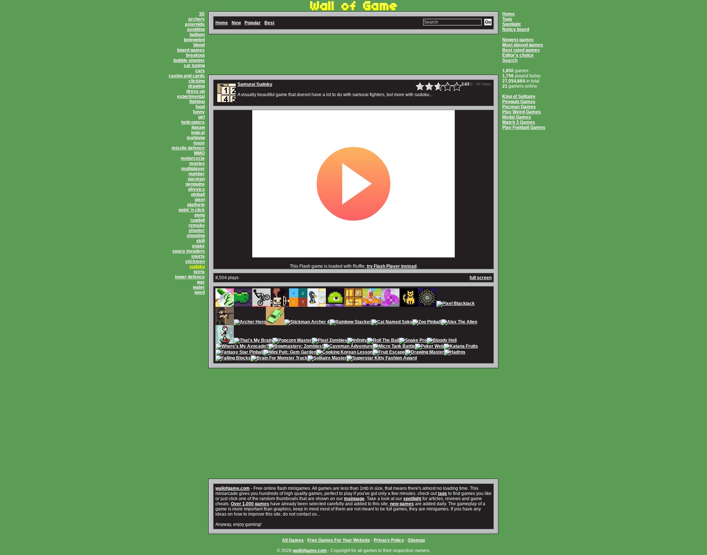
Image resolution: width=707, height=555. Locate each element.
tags (442, 493)
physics (196, 189)
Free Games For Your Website (338, 540)
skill (200, 240)
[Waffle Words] (353, 304)
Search (509, 60)
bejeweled (194, 39)
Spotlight (511, 24)
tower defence (190, 277)
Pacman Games (519, 106)
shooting (196, 235)
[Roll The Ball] (383, 341)
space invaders (188, 251)
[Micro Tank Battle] (394, 346)
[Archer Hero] (250, 322)
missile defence (188, 148)
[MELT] (280, 304)
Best (269, 22)
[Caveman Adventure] (348, 346)
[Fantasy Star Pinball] (239, 352)
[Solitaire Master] (327, 358)
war (201, 282)
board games (191, 50)
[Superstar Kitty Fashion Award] (382, 358)
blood (199, 45)
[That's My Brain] (253, 341)
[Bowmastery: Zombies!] (295, 346)
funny (199, 112)
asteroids (195, 24)
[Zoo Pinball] (426, 322)
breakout (195, 55)
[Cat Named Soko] (391, 322)
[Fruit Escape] (389, 352)
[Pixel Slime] (335, 304)
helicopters (193, 122)
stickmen (195, 261)
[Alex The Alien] (459, 322)
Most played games (522, 45)
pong (199, 215)
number (197, 173)
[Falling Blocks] (233, 358)
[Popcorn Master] (292, 341)
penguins (195, 184)
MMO (199, 153)
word (199, 292)
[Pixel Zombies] (329, 341)
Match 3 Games (518, 122)
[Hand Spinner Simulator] (390, 304)
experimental (191, 96)
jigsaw (198, 127)
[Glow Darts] (427, 304)
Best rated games (521, 50)
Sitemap (416, 540)
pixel (200, 199)
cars (200, 70)
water (199, 287)
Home (508, 14)
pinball (198, 194)
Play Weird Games (521, 112)
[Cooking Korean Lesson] (344, 352)
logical (198, 132)
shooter (197, 230)
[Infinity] (357, 341)
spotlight (412, 498)
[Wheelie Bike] (261, 304)
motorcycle (193, 158)
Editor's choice (518, 55)
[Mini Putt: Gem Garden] (289, 352)
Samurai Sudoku (255, 84)
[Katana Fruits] (461, 346)
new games (402, 503)
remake (197, 225)
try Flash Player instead (391, 266)
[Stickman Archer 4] (307, 322)
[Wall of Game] (353, 8)
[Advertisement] (353, 54)
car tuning (194, 65)
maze (199, 142)
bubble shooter (189, 60)
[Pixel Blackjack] (455, 304)
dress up (195, 91)
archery (196, 19)
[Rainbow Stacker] (350, 322)
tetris (199, 271)
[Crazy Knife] (224, 304)
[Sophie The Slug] (243, 304)
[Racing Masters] (372, 304)
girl (201, 117)
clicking (197, 81)
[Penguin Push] (316, 304)
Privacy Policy (389, 540)
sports (198, 256)
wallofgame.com (232, 488)
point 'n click (192, 209)
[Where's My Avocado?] (241, 346)
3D (202, 14)
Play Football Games (523, 127)
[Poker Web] (429, 346)
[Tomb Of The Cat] (409, 304)
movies (197, 163)
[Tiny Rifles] (224, 322)
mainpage (354, 498)
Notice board (515, 29)
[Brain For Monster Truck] (279, 358)
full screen (480, 277)
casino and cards (187, 75)
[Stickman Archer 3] (224, 341)
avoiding (196, 29)
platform (196, 204)
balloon (197, 34)
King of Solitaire (518, 96)
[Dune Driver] (275, 322)
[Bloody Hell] (442, 341)
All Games (293, 540)
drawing (196, 86)
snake (198, 246)
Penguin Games (518, 101)
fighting (197, 101)
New (236, 22)
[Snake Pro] (413, 341)
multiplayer (193, 168)
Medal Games (516, 117)
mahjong (196, 137)
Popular (253, 22)
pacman (196, 179)
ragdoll (197, 220)
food (200, 106)
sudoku (197, 266)
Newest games (518, 39)
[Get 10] (298, 304)
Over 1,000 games (250, 503)
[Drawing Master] (424, 352)
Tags (507, 19)
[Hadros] (454, 352)
